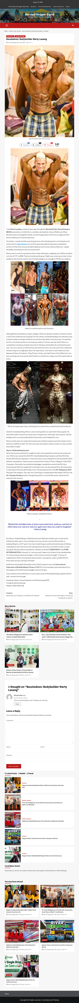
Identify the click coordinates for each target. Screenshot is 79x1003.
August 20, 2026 (60, 914)
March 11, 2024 (24, 675)
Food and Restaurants (44, 6)
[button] (7, 25)
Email (42, 747)
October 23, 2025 (25, 639)
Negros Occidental (47, 629)
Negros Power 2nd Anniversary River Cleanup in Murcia (40, 838)
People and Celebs (20, 36)
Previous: (22, 594)
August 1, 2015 (25, 42)
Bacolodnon (10, 36)
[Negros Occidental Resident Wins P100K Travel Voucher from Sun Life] (13, 785)
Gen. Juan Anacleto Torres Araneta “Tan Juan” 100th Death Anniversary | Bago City (57, 636)
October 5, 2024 (60, 639)
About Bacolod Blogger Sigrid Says (18, 6)
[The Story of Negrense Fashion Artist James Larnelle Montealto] (22, 620)
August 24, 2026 (25, 914)
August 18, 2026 (25, 949)
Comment (10, 720)
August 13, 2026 (60, 949)
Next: (59, 595)
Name (8, 747)
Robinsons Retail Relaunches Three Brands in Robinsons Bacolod (43, 821)
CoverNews (46, 1000)
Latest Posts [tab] (11, 773)
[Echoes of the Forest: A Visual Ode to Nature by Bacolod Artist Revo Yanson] (22, 656)
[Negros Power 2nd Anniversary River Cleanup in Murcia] (13, 837)
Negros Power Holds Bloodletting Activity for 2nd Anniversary (42, 856)
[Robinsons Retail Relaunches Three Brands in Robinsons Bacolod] (13, 820)
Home (7, 994)
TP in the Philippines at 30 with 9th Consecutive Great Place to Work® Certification (57, 911)
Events (68, 6)
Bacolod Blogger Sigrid (39, 14)
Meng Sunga (18, 695)
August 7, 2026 (24, 984)
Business (33, 6)
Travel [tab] (30, 773)
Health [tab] (22, 773)
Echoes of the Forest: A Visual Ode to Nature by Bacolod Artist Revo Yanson (19, 671)
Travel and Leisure (58, 6)
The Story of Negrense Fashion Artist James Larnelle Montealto (19, 636)
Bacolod (24, 800)
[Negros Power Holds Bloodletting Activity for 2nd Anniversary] (13, 854)
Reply (17, 704)
